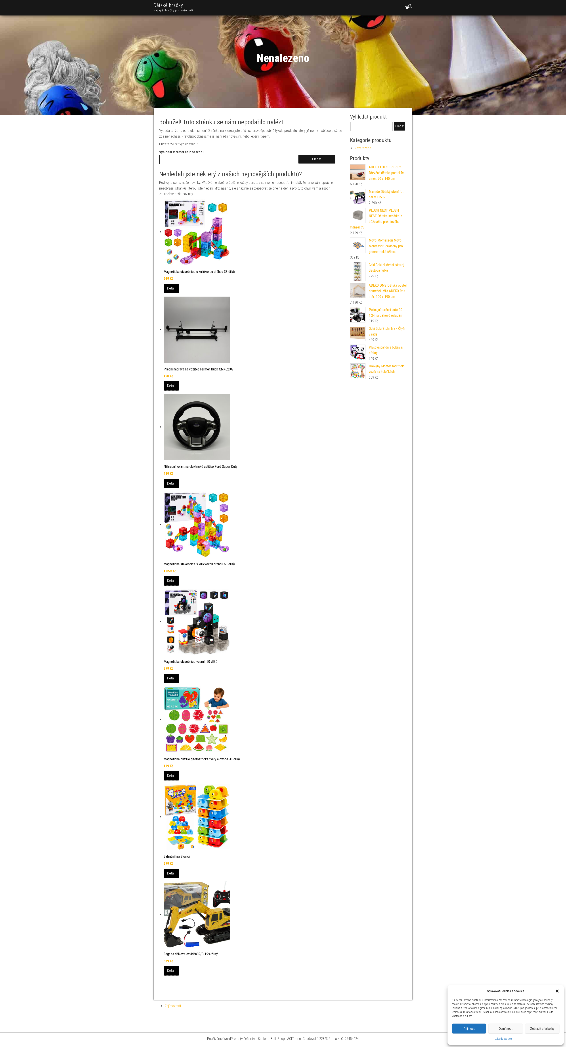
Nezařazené (362, 148)
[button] (557, 991)
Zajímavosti (173, 1006)
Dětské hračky (168, 5)
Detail (171, 288)
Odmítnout (505, 1029)
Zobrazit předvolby (542, 1029)
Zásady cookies (503, 1038)
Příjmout (469, 1029)
